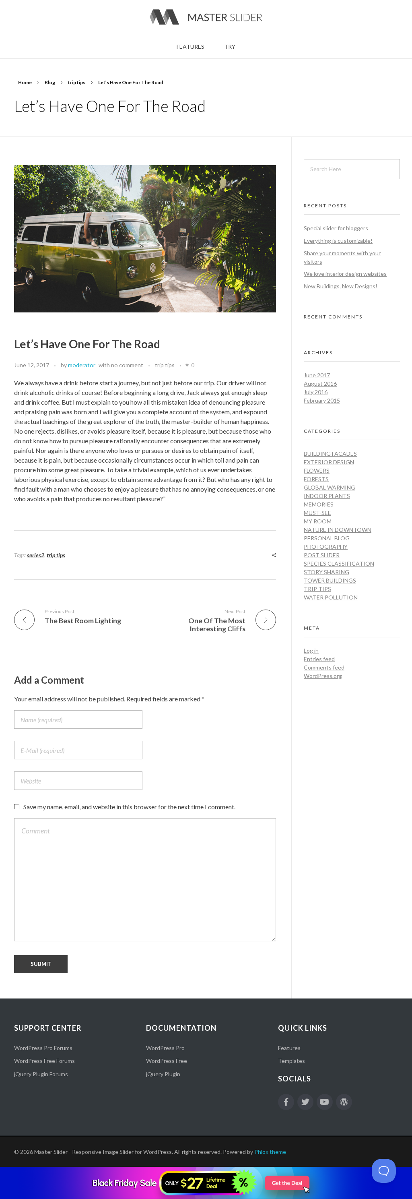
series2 (35, 555)
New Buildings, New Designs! (340, 286)
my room (318, 521)
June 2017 (317, 375)
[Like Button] (187, 365)
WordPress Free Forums (44, 1060)
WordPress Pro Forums (43, 1047)
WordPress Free (166, 1060)
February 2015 (322, 400)
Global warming (329, 487)
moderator (81, 365)
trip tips (76, 82)
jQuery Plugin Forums (41, 1074)
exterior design (329, 462)
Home (25, 82)
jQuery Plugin (163, 1074)
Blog (50, 82)
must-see (317, 512)
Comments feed (324, 667)
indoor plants (327, 495)
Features (289, 1047)
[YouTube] (325, 1102)
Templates (291, 1060)
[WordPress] (344, 1102)
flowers (317, 470)
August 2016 (320, 383)
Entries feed (319, 658)
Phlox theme (270, 1151)
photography (326, 546)
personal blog (327, 538)
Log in (311, 650)
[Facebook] (286, 1102)
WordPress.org (323, 675)
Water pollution (331, 597)
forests (316, 478)
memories (319, 504)
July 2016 (316, 392)
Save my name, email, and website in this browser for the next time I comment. (129, 806)
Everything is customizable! (338, 240)
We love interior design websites (345, 273)
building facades (330, 453)
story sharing (326, 571)
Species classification (339, 563)
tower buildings (330, 580)
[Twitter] (305, 1102)
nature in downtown (337, 529)
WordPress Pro (165, 1047)
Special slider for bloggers (336, 228)
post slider (322, 555)
